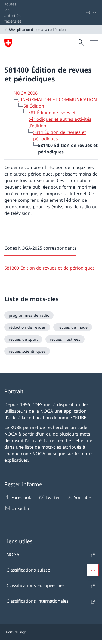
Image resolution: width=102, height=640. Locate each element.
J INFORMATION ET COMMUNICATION (57, 99)
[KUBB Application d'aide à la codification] (10, 43)
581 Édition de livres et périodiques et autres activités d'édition (59, 119)
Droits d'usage (15, 632)
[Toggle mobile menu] (94, 43)
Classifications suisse (28, 570)
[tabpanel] (51, 263)
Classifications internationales (38, 601)
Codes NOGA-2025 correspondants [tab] (40, 248)
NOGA (13, 554)
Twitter (52, 497)
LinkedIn (20, 508)
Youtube (82, 497)
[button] (93, 570)
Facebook (21, 497)
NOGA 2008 (26, 93)
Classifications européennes (36, 585)
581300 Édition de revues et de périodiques (49, 268)
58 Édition (33, 106)
